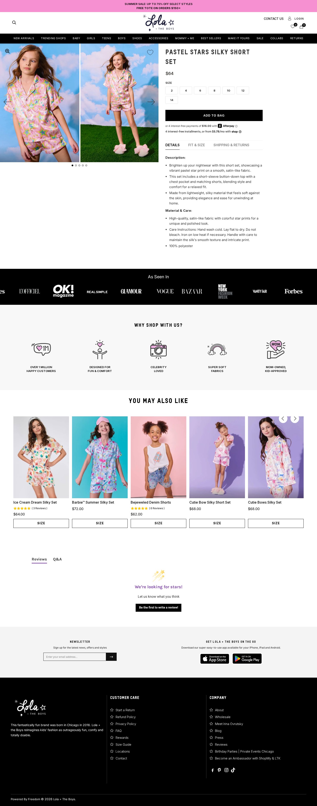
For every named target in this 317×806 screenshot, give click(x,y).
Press (219, 738)
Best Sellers (211, 38)
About (219, 710)
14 (171, 100)
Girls (91, 38)
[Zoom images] (7, 51)
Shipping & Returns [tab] (231, 145)
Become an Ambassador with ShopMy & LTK (247, 758)
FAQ (119, 731)
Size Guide (123, 744)
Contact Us (274, 18)
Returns (296, 38)
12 (243, 90)
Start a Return (125, 710)
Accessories (158, 38)
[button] (293, 26)
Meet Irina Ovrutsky (229, 724)
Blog (218, 731)
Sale (260, 38)
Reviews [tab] (39, 559)
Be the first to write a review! (158, 607)
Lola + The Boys (64, 799)
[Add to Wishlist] (150, 49)
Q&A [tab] (57, 559)
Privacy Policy (126, 724)
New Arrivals (24, 38)
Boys (122, 38)
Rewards (122, 738)
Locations (123, 751)
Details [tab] (172, 145)
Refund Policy (126, 717)
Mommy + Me (184, 38)
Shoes (137, 38)
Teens (106, 38)
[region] (158, 356)
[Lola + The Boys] (158, 23)
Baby (76, 38)
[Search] (14, 23)
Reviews (221, 744)
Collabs (276, 38)
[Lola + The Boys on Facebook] (213, 770)
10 (228, 90)
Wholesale (223, 717)
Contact (121, 758)
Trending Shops (53, 38)
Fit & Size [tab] (196, 145)
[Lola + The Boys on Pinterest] (220, 770)
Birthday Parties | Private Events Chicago (244, 751)
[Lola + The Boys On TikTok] (233, 770)
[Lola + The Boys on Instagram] (226, 770)
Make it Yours (239, 38)
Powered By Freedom (25, 799)
